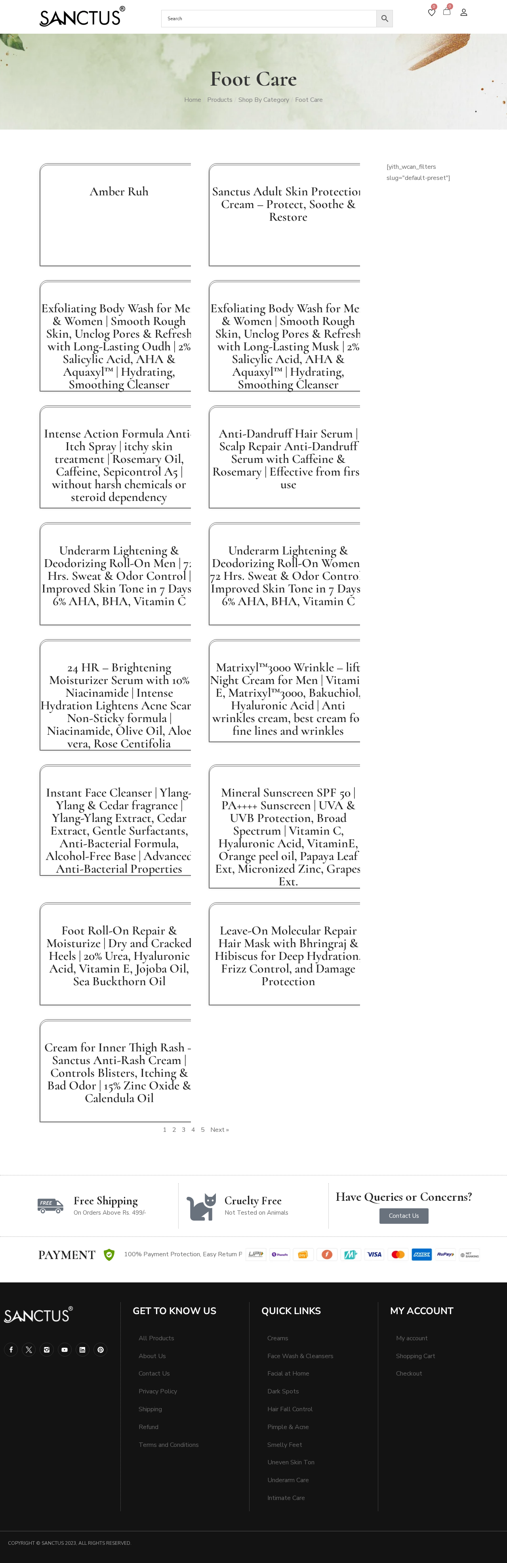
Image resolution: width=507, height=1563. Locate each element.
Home (192, 100)
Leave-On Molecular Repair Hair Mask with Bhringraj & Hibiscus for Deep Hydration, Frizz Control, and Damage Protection (288, 956)
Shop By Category (263, 100)
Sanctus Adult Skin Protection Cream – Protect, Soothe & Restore (288, 203)
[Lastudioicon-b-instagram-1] (46, 1350)
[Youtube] (65, 1350)
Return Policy (236, 1254)
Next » (219, 1129)
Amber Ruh (119, 191)
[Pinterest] (100, 1350)
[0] (431, 12)
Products (220, 100)
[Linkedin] (83, 1350)
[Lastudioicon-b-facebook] (11, 1350)
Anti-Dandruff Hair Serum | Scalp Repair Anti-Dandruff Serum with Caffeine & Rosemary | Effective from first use (288, 459)
